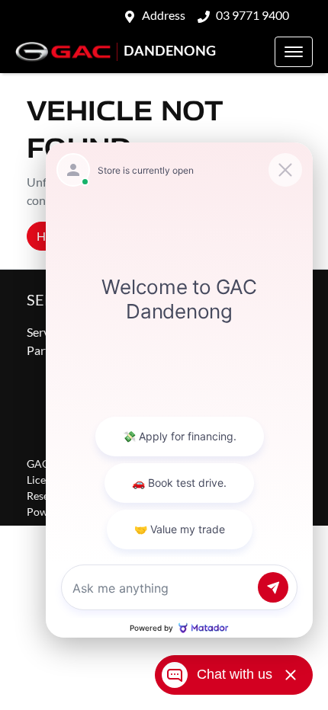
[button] (294, 52)
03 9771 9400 (252, 15)
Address (163, 15)
